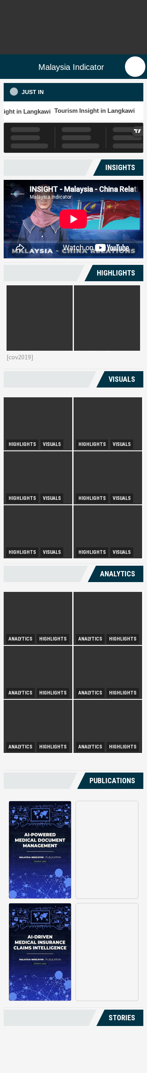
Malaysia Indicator (71, 67)
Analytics (20, 639)
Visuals (52, 444)
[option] (40, 318)
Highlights (22, 444)
